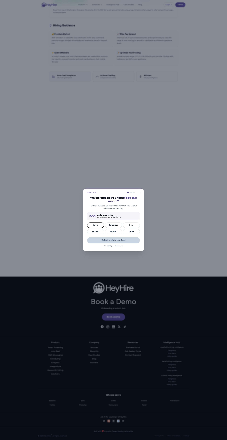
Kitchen (95, 231)
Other (131, 231)
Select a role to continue (113, 240)
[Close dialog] (140, 192)
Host (131, 225)
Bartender (113, 225)
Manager (113, 231)
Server (95, 225)
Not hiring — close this (113, 246)
